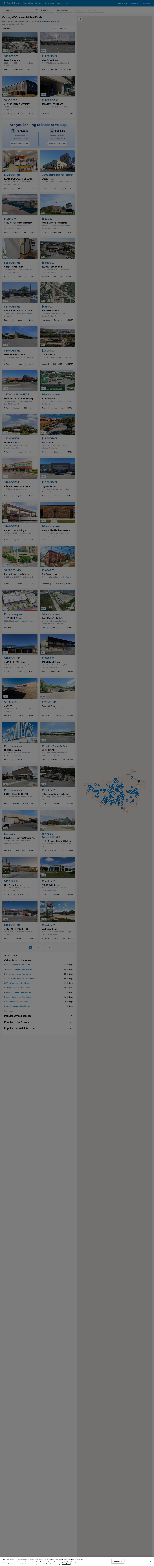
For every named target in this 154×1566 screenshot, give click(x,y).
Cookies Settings (118, 1561)
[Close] (150, 1561)
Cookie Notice (66, 1564)
